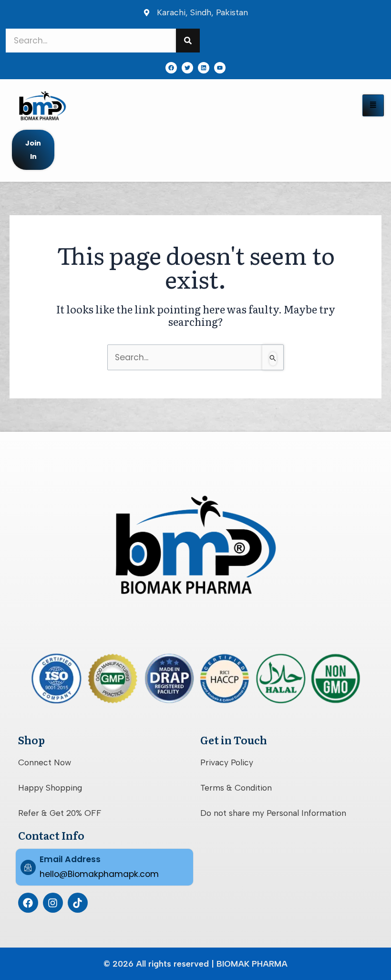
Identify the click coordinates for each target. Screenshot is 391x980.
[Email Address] (28, 867)
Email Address (70, 859)
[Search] (188, 40)
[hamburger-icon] (373, 105)
